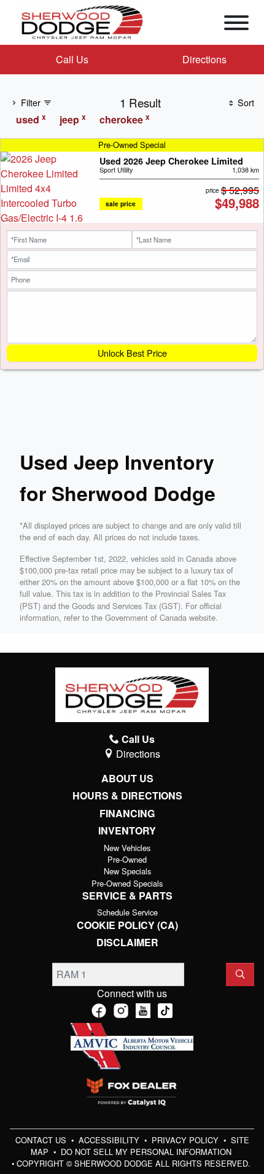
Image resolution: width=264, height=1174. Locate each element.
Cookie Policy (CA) (127, 925)
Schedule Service (127, 912)
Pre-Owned (127, 859)
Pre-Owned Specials (127, 883)
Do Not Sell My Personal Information (146, 1151)
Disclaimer (127, 942)
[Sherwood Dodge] (82, 21)
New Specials (127, 871)
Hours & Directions (127, 795)
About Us (127, 778)
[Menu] (236, 24)
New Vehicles (127, 847)
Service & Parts (127, 895)
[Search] (240, 974)
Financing (127, 813)
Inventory (127, 830)
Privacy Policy (186, 1140)
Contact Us (42, 1140)
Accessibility (110, 1140)
